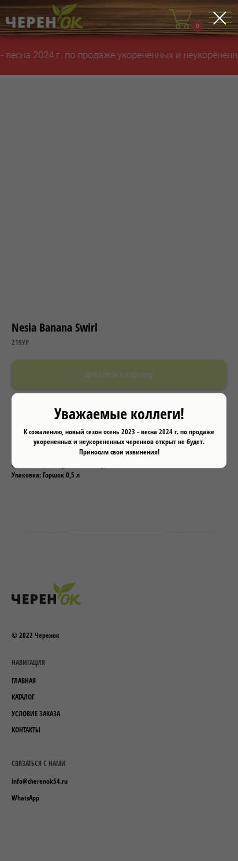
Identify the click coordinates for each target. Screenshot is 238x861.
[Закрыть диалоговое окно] (219, 18)
